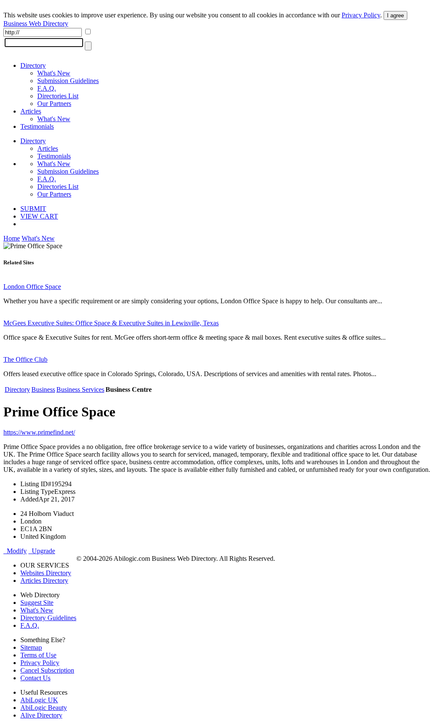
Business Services (80, 389)
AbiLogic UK (39, 700)
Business (43, 389)
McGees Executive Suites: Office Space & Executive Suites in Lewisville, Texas (111, 323)
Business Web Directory (35, 23)
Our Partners (54, 103)
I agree (395, 15)
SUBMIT (33, 208)
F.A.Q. (46, 88)
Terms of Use (38, 655)
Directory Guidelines (48, 617)
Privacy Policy (361, 15)
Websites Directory (45, 572)
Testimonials (37, 126)
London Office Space (32, 286)
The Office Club (25, 359)
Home (11, 238)
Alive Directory (41, 715)
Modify (15, 550)
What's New (53, 73)
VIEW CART (39, 216)
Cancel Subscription (47, 670)
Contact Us (35, 678)
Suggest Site (36, 602)
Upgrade (41, 550)
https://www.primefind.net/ (39, 432)
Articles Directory (44, 580)
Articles (30, 111)
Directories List (57, 96)
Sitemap (31, 647)
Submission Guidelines (68, 80)
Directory (33, 65)
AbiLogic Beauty (43, 707)
